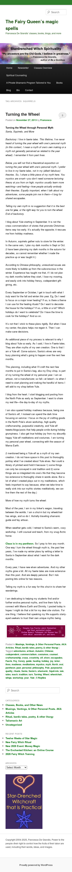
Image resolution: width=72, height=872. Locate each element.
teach (15, 674)
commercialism (28, 654)
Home (9, 67)
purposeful (56, 667)
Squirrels (54, 671)
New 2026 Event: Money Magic (23, 746)
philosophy (38, 667)
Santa (24, 671)
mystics (40, 664)
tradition (23, 674)
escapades (56, 657)
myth (48, 664)
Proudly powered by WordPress (36, 865)
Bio (18, 90)
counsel (53, 654)
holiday (45, 661)
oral (61, 664)
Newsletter (23, 67)
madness (16, 664)
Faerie (9, 661)
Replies (41, 677)
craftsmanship (13, 657)
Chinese (49, 651)
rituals (17, 671)
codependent (12, 654)
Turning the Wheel (23, 114)
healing (36, 661)
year (26, 677)
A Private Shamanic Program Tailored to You (28, 82)
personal (26, 667)
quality (9, 671)
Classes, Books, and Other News (24, 705)
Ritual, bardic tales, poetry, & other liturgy (36, 647)
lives (8, 664)
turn (31, 674)
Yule (32, 677)
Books (59, 82)
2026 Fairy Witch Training (20, 754)
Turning (38, 674)
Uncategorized (14, 724)
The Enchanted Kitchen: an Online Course (30, 750)
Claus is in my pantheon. (20, 543)
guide (29, 661)
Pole (47, 667)
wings (9, 677)
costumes (43, 654)
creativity (34, 657)
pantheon (10, 667)
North (55, 664)
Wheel (46, 674)
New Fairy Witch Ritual (18, 742)
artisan (30, 651)
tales (8, 674)
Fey (15, 661)
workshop (18, 677)
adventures (20, 651)
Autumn (39, 651)
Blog (8, 90)
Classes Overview (43, 67)
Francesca (46, 120)
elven (47, 657)
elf (41, 657)
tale (62, 671)
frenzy (21, 661)
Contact (29, 90)
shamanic (43, 671)
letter (57, 661)
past (18, 667)
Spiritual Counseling (16, 75)
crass (25, 657)
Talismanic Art (14, 720)
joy (51, 661)
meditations (29, 664)
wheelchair (56, 674)
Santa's (33, 671)
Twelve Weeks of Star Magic (21, 738)
